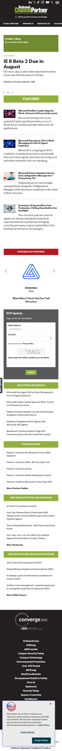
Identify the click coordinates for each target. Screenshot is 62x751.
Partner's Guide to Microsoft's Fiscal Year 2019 (29, 482)
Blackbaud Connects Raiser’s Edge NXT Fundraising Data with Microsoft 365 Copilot (28, 433)
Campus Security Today (31, 653)
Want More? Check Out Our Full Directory (31, 300)
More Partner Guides (17, 488)
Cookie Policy (43, 725)
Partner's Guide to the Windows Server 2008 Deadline (28, 454)
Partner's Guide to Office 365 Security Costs (28, 462)
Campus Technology (31, 658)
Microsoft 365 (43, 24)
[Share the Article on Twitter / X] (12, 92)
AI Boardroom (31, 641)
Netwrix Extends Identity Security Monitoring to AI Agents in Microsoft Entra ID (30, 413)
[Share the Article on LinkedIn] (7, 92)
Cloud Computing (11, 24)
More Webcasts (15, 545)
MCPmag (31, 670)
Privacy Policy (27, 344)
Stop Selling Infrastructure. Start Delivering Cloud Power (31, 527)
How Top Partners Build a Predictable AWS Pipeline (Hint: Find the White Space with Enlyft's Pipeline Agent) (31, 516)
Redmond (31, 687)
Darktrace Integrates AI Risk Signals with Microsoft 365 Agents (26, 423)
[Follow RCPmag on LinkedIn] (30, 3)
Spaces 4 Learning (31, 695)
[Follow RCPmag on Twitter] (34, 2)
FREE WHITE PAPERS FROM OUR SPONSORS (31, 554)
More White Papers (17, 595)
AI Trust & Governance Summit (21, 506)
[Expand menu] (57, 3)
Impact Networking (32, 283)
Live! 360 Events (31, 666)
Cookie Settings (27, 732)
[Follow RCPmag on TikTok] (38, 3)
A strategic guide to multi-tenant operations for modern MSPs (29, 577)
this (17, 72)
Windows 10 (28, 24)
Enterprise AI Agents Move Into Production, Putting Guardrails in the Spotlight (37, 208)
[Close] (50, 704)
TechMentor (31, 699)
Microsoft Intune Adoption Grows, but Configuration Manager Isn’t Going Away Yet (36, 176)
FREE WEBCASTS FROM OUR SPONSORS (31, 498)
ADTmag (31, 645)
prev (6, 271)
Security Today (31, 691)
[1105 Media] (31, 629)
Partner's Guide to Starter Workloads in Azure (29, 475)
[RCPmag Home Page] (31, 7)
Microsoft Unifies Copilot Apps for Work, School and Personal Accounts (37, 112)
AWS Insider (31, 649)
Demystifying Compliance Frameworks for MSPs (30, 569)
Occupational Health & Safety (31, 678)
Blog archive (10, 33)
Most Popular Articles (31, 385)
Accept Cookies (41, 740)
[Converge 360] (31, 620)
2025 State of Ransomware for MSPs (24, 563)
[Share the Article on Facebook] (3, 92)
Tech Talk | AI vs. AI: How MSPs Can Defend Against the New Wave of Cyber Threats (28, 537)
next (53, 271)
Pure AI (31, 682)
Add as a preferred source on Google (32, 17)
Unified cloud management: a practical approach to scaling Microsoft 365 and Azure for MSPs (31, 587)
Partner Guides (31, 444)
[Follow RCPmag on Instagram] (42, 3)
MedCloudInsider (31, 674)
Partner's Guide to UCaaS (19, 469)
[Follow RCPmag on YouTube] (47, 2)
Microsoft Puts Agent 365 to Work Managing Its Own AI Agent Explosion (36, 143)
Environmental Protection (31, 662)
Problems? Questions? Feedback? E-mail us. (31, 748)
